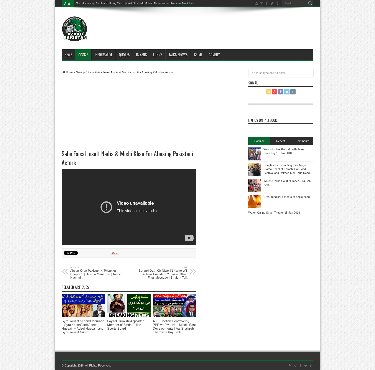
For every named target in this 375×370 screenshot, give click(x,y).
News (68, 54)
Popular (259, 141)
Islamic (141, 54)
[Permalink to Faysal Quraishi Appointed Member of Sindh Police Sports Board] (129, 316)
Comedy (214, 54)
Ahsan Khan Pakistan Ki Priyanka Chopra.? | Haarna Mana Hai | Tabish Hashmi (96, 272)
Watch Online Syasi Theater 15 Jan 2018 (274, 212)
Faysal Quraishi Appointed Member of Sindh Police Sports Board (125, 324)
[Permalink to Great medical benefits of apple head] (254, 207)
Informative (103, 54)
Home (69, 72)
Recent (280, 141)
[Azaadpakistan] (75, 38)
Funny (157, 54)
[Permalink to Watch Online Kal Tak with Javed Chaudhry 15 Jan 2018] (254, 159)
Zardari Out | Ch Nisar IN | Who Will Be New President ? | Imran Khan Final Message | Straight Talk (163, 272)
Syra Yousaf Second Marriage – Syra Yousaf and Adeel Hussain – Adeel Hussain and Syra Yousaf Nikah (83, 326)
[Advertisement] (201, 22)
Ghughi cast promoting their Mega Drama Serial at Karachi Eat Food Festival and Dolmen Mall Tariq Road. (287, 169)
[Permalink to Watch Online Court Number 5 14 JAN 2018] (254, 191)
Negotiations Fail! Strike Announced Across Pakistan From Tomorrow (116, 3)
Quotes (124, 54)
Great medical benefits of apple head (286, 196)
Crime (198, 54)
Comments (302, 141)
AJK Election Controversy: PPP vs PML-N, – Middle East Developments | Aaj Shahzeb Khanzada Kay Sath (174, 326)
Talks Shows (178, 54)
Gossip (83, 54)
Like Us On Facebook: (263, 120)
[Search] (310, 3)
